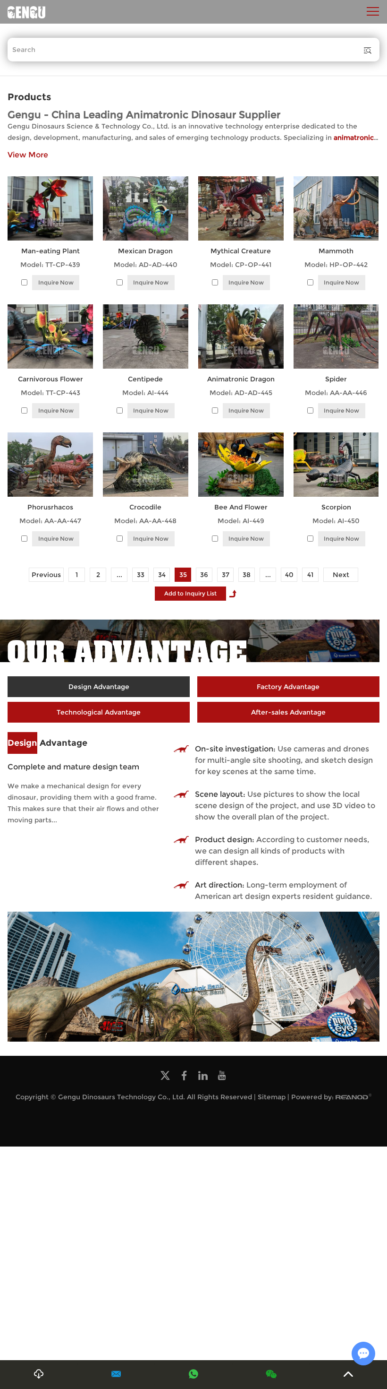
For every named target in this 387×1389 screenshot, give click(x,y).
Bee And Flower (241, 507)
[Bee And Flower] (240, 464)
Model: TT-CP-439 (50, 264)
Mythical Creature (240, 251)
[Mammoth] (336, 208)
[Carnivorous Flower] (50, 336)
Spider (336, 379)
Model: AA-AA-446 (336, 392)
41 (310, 574)
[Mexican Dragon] (145, 208)
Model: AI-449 (241, 521)
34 (162, 574)
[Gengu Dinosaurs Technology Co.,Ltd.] (26, 12)
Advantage (47, 743)
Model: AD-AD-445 (241, 392)
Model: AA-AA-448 (145, 521)
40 (289, 574)
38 (247, 574)
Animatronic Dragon (241, 379)
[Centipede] (145, 336)
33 (140, 574)
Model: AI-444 (145, 392)
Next (341, 574)
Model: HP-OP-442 (336, 264)
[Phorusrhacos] (50, 464)
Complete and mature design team (73, 766)
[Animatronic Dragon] (240, 336)
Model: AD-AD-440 (145, 264)
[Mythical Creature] (240, 208)
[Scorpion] (336, 464)
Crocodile (145, 507)
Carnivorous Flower (50, 379)
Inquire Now (56, 282)
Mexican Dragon (145, 251)
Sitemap (272, 1097)
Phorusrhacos (50, 507)
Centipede (145, 379)
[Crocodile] (145, 464)
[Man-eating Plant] (50, 208)
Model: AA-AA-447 (50, 521)
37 (225, 574)
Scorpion (336, 507)
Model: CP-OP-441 (240, 264)
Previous (46, 574)
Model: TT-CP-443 (50, 392)
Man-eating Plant (50, 251)
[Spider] (336, 336)
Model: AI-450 (336, 521)
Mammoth (336, 251)
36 (204, 574)
